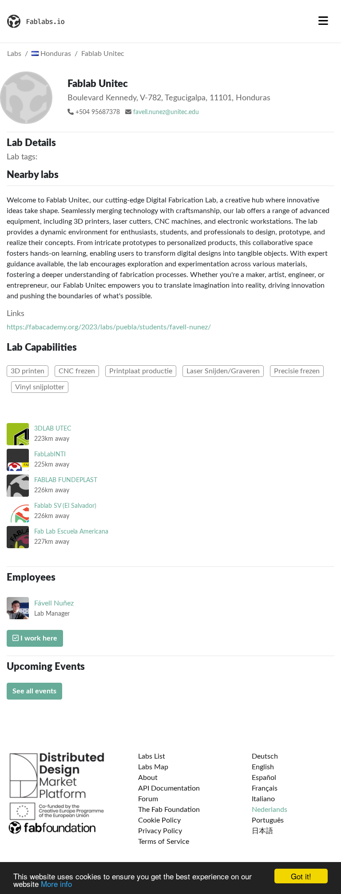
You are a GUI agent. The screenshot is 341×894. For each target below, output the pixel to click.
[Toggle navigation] (323, 21)
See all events (34, 691)
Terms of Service (163, 841)
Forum (148, 799)
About (148, 777)
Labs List (151, 756)
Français (265, 788)
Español (264, 777)
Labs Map (153, 767)
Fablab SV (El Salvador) (65, 505)
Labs (14, 53)
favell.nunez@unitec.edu (166, 112)
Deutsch (265, 756)
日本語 (262, 831)
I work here (38, 638)
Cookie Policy (159, 820)
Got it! (301, 876)
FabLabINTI (50, 454)
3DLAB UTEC (52, 428)
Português (268, 820)
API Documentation (169, 788)
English (263, 767)
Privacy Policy (160, 831)
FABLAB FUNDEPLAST (65, 480)
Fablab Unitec (102, 53)
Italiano (263, 799)
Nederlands (269, 809)
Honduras (55, 53)
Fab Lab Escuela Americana (71, 531)
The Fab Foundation (169, 809)
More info (56, 883)
